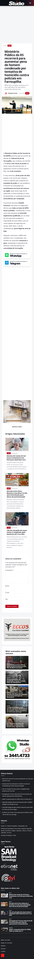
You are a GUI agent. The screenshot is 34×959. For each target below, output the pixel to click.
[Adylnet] (17, 878)
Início (4, 45)
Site (6, 599)
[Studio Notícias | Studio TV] (16, 2)
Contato (3, 951)
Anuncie (3, 948)
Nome (7, 586)
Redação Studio (12, 93)
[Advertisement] (17, 24)
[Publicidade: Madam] (17, 411)
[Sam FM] (17, 854)
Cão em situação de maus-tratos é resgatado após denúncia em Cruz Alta (17, 532)
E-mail (7, 592)
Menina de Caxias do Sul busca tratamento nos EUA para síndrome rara (16, 458)
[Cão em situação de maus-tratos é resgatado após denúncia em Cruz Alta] (17, 518)
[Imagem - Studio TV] (17, 749)
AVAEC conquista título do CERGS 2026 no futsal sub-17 (17, 799)
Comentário (9, 570)
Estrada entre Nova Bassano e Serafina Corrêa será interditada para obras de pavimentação (17, 494)
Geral (9, 45)
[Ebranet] (17, 867)
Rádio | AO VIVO (5, 940)
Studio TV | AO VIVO (6, 943)
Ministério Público (17, 426)
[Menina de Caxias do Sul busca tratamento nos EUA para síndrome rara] (17, 444)
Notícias (3, 945)
